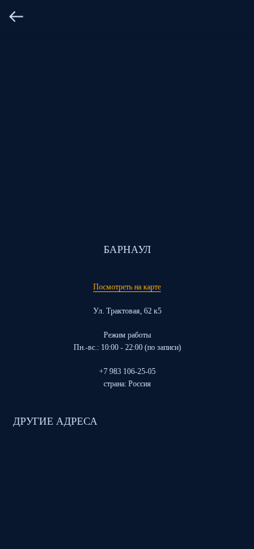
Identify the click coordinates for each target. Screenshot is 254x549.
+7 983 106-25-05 (127, 371)
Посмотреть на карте (127, 286)
